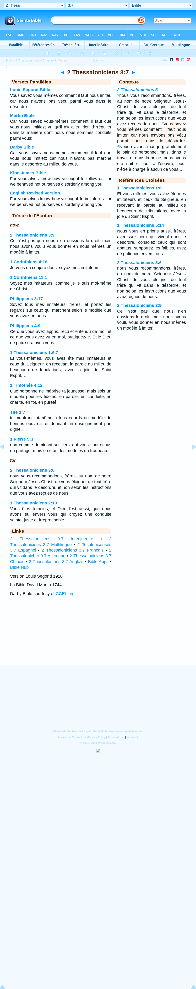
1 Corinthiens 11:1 (28, 277)
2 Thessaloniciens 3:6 (32, 470)
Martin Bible (22, 115)
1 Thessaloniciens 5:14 (140, 225)
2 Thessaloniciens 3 (137, 89)
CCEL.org (65, 593)
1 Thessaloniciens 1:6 (139, 188)
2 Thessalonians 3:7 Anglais (56, 561)
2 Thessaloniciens (27, 60)
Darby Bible (22, 147)
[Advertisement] (98, 635)
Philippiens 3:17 (26, 298)
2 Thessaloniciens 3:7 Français (72, 550)
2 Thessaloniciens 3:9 (32, 235)
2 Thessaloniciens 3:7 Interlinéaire (51, 538)
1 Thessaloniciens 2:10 (33, 503)
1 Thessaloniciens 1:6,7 (34, 352)
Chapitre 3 (49, 60)
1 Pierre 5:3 (21, 439)
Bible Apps (98, 561)
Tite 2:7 (17, 412)
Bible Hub (19, 567)
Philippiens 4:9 (25, 325)
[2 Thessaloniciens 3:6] (6, 457)
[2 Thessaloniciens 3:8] (190, 457)
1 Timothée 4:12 (26, 385)
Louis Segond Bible (30, 89)
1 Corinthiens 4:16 (28, 262)
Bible (9, 60)
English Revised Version (35, 193)
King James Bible (28, 173)
